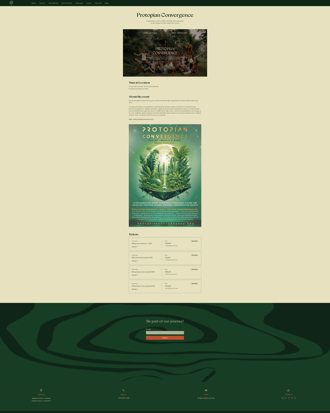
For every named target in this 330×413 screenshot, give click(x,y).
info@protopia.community (206, 398)
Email (148, 329)
